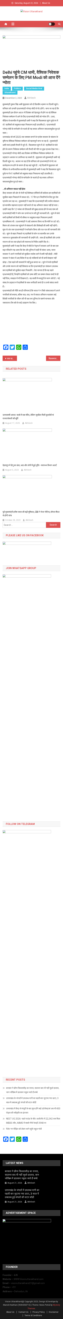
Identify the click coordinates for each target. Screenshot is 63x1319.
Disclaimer (53, 1312)
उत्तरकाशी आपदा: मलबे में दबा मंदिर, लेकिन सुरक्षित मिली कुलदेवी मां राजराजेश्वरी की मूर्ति (28, 417)
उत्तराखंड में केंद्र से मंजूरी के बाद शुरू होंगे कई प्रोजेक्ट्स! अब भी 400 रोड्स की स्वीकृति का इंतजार (33, 1110)
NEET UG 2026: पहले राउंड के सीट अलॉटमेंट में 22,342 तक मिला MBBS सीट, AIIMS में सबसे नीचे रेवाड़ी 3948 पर (33, 1120)
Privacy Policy (38, 1312)
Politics (17, 88)
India (7, 88)
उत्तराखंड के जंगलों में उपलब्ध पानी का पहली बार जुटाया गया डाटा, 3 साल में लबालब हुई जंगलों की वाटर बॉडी (32, 1100)
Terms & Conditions (33, 1315)
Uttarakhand (10, 92)
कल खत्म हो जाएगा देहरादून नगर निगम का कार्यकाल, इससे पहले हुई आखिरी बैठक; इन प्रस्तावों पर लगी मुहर (12, 358)
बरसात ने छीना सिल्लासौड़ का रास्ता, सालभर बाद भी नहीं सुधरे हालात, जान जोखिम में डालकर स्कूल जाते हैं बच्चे (32, 1090)
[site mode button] (51, 24)
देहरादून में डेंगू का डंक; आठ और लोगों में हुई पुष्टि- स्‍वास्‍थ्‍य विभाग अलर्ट (30, 465)
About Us (46, 3)
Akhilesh (31, 98)
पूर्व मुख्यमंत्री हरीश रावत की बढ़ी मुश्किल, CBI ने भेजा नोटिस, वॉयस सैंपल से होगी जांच (31, 514)
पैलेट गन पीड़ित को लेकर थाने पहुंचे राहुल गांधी (24, 1129)
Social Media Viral (34, 88)
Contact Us (23, 1312)
